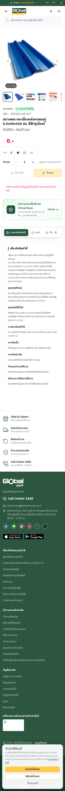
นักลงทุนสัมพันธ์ (11, 569)
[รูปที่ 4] (42, 97)
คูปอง (5, 701)
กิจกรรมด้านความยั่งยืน (14, 594)
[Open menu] (6, 11)
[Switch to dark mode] (61, 2)
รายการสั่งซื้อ (9, 689)
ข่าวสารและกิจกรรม (13, 600)
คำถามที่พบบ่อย (10, 617)
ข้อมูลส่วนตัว (9, 683)
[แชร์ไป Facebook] (11, 153)
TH (47, 3)
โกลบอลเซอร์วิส (10, 654)
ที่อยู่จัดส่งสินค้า (11, 695)
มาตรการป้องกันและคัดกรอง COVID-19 (23, 563)
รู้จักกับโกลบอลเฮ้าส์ (13, 557)
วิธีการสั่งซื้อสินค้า (12, 623)
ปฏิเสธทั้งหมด (32, 776)
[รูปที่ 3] (30, 97)
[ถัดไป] (57, 61)
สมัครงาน (7, 582)
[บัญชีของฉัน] (51, 11)
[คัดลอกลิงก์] (31, 153)
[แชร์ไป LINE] (18, 153)
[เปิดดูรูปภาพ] (32, 61)
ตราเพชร (8, 109)
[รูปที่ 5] (53, 97)
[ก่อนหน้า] (8, 61)
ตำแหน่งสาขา (9, 641)
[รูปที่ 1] (8, 97)
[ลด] (16, 162)
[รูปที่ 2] (19, 97)
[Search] (59, 11)
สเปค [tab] (37, 232)
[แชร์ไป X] (24, 153)
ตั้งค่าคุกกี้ (32, 783)
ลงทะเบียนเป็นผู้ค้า (12, 588)
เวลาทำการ (41, 743)
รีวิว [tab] (52, 232)
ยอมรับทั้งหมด (32, 769)
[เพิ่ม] (33, 162)
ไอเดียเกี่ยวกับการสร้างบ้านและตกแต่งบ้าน (24, 660)
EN (53, 3)
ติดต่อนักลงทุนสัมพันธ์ (14, 575)
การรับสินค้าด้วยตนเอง (14, 629)
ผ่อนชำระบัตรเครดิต (13, 648)
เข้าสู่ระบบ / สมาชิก (12, 676)
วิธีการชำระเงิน (10, 635)
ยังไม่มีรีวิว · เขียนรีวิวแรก (16, 130)
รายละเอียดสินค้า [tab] (18, 232)
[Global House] (19, 11)
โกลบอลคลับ (9, 707)
